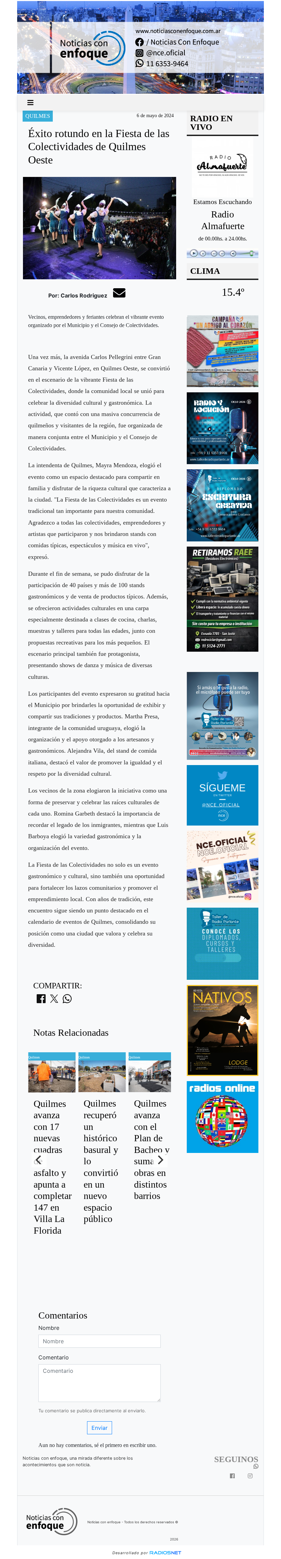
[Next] (160, 1159)
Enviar (99, 1427)
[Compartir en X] (54, 1000)
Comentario (53, 1357)
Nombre (48, 1327)
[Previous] (39, 1159)
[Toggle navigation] (30, 103)
